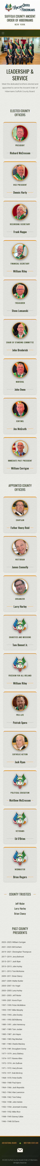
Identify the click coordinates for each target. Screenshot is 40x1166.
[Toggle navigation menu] (3, 33)
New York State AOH (31, 1143)
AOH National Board (9, 1143)
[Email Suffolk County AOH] (20, 1150)
